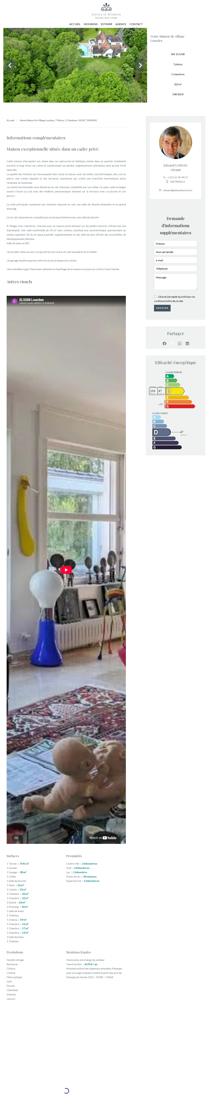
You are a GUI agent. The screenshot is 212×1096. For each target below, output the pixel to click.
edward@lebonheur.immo (177, 190)
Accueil (10, 120)
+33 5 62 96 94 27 (177, 177)
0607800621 (177, 181)
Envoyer (162, 308)
